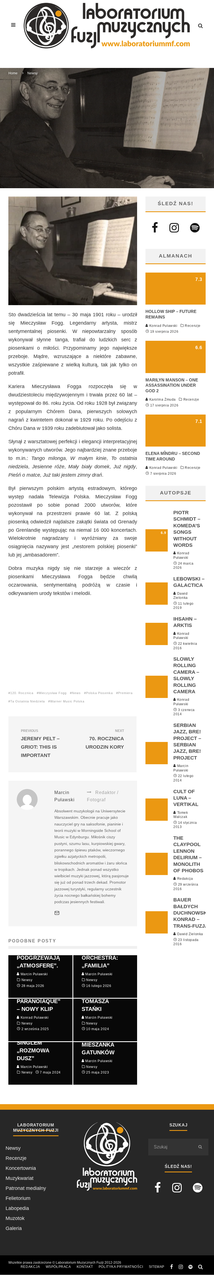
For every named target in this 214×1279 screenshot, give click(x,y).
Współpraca (58, 1266)
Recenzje (193, 326)
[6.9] (156, 550)
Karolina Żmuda (162, 399)
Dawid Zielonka (180, 596)
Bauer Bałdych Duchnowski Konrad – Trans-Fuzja (190, 913)
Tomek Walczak (180, 815)
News (76, 693)
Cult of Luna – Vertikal (185, 798)
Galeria (14, 1228)
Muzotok (15, 1218)
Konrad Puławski (162, 326)
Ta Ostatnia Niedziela (27, 701)
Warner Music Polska (67, 701)
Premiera (125, 693)
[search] (200, 1147)
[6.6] (175, 371)
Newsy (95, 139)
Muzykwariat (19, 1178)
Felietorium (18, 1198)
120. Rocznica (21, 693)
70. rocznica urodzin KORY (105, 739)
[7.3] (175, 303)
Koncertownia (21, 1168)
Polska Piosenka (99, 693)
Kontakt (85, 1266)
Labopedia (17, 1208)
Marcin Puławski (68, 139)
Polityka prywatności (121, 1266)
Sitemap (156, 1266)
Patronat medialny (26, 1188)
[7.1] (175, 445)
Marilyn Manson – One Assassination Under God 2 (171, 385)
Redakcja (184, 879)
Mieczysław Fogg (53, 693)
